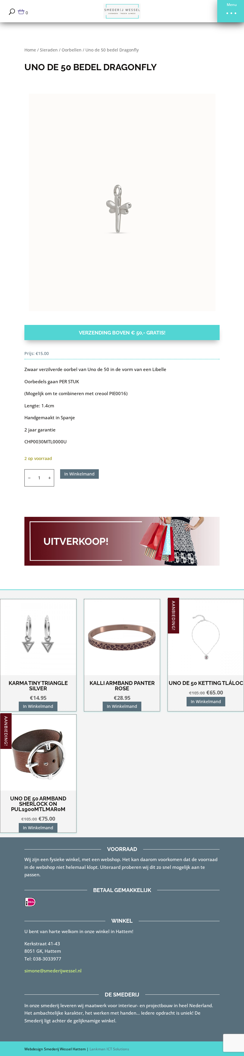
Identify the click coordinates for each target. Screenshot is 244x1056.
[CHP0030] (122, 202)
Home (30, 50)
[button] (230, 11)
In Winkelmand (79, 474)
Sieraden (49, 50)
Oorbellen (72, 50)
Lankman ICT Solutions (109, 1049)
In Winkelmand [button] (38, 706)
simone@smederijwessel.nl (53, 971)
